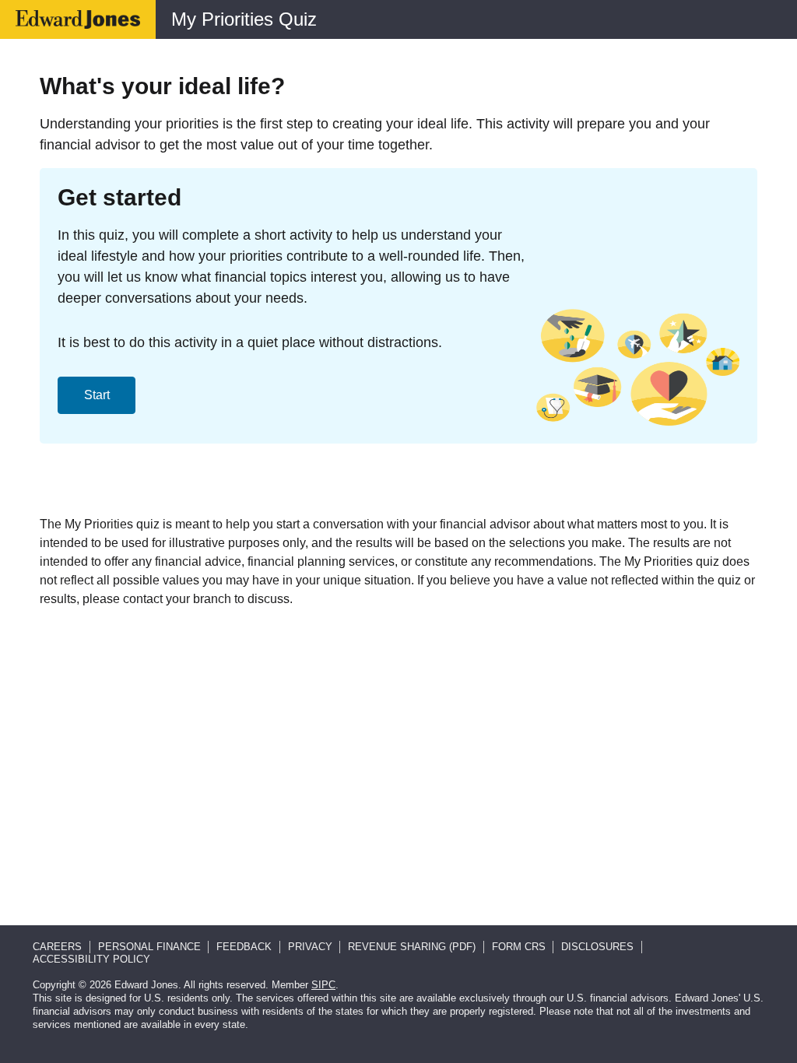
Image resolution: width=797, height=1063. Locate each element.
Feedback (244, 946)
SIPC (323, 985)
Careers (57, 946)
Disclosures (597, 946)
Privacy (310, 946)
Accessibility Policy (91, 959)
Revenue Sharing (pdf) (412, 946)
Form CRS (519, 946)
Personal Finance (149, 946)
